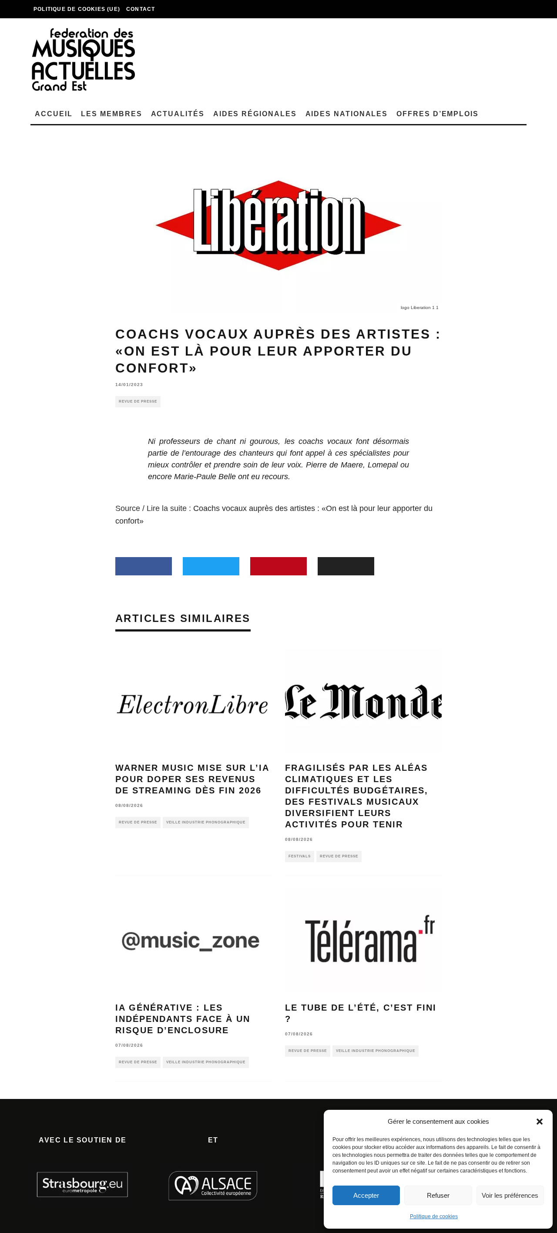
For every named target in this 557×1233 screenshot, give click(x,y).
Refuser (438, 1195)
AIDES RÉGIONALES (255, 114)
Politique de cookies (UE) (77, 9)
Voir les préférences (510, 1195)
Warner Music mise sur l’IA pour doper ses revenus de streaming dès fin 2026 (192, 779)
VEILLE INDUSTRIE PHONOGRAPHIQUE (205, 822)
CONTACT (140, 9)
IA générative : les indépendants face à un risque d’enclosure (182, 1019)
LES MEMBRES (111, 114)
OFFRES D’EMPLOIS (437, 114)
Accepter (366, 1195)
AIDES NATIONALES (346, 114)
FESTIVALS (300, 856)
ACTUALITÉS (178, 114)
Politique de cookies (434, 1216)
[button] (539, 1121)
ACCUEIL (53, 114)
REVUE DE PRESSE (138, 401)
